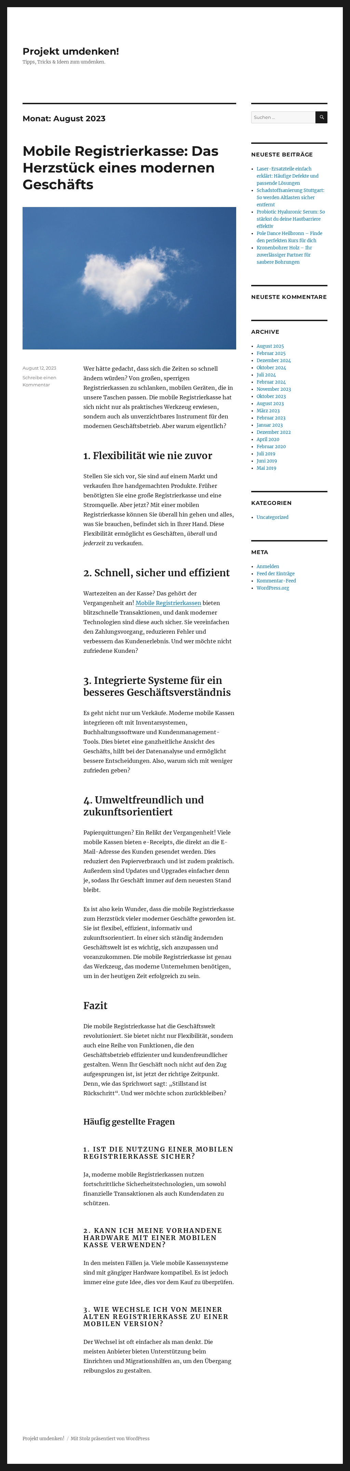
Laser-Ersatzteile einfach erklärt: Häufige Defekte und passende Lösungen (288, 176)
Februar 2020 (271, 447)
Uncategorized (272, 517)
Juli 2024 (266, 375)
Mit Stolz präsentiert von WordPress (110, 1439)
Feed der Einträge (276, 574)
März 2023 (268, 411)
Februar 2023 (271, 418)
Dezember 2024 (274, 360)
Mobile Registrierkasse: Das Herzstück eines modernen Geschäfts (120, 167)
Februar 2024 (271, 382)
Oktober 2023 (271, 396)
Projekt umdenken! (71, 51)
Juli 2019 (266, 454)
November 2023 (274, 389)
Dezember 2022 (274, 432)
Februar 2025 (271, 353)
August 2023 (270, 404)
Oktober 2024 (271, 368)
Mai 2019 (267, 468)
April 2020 (268, 439)
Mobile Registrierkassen (168, 603)
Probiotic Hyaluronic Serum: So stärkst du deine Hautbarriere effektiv (291, 219)
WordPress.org (273, 588)
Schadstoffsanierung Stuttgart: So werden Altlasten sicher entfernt (290, 198)
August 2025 (270, 346)
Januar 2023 (270, 425)
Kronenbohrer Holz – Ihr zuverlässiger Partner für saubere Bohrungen (284, 255)
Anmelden (268, 566)
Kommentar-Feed (276, 581)
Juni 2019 (267, 461)
